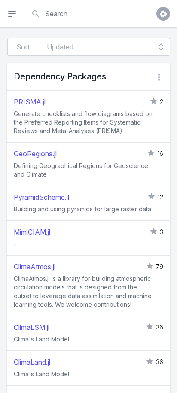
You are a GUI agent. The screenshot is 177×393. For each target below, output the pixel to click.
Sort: (23, 47)
